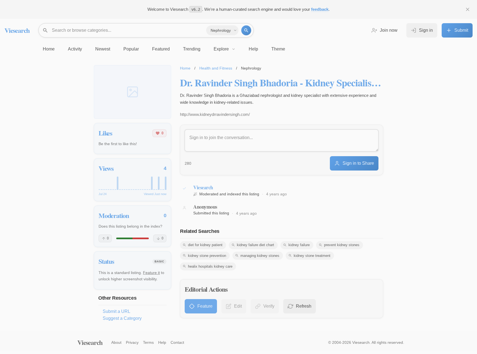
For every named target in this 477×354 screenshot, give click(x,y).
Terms (148, 342)
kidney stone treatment (312, 256)
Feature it (151, 272)
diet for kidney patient (205, 245)
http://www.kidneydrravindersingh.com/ (215, 114)
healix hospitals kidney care (210, 266)
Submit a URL (116, 311)
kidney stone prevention (207, 256)
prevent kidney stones (341, 245)
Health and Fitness (215, 68)
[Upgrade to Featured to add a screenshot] (132, 92)
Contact (177, 342)
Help (162, 342)
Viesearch (17, 30)
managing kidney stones (259, 256)
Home (185, 68)
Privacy (132, 342)
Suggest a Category (122, 318)
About (116, 342)
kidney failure (299, 245)
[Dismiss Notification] (468, 9)
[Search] (246, 30)
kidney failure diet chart (255, 245)
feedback (319, 9)
